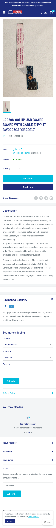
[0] (51, 12)
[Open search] (40, 12)
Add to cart (28, 178)
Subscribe (12, 493)
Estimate (11, 381)
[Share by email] (51, 198)
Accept (10, 521)
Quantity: (7, 168)
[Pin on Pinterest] (41, 198)
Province (7, 351)
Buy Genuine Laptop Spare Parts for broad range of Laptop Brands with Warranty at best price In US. (28, 4)
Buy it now (28, 187)
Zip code (6, 364)
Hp (4, 136)
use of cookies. (33, 516)
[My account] (45, 12)
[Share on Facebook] (36, 198)
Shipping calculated (21, 153)
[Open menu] (4, 12)
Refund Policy (9, 393)
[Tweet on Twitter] (46, 198)
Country (6, 338)
